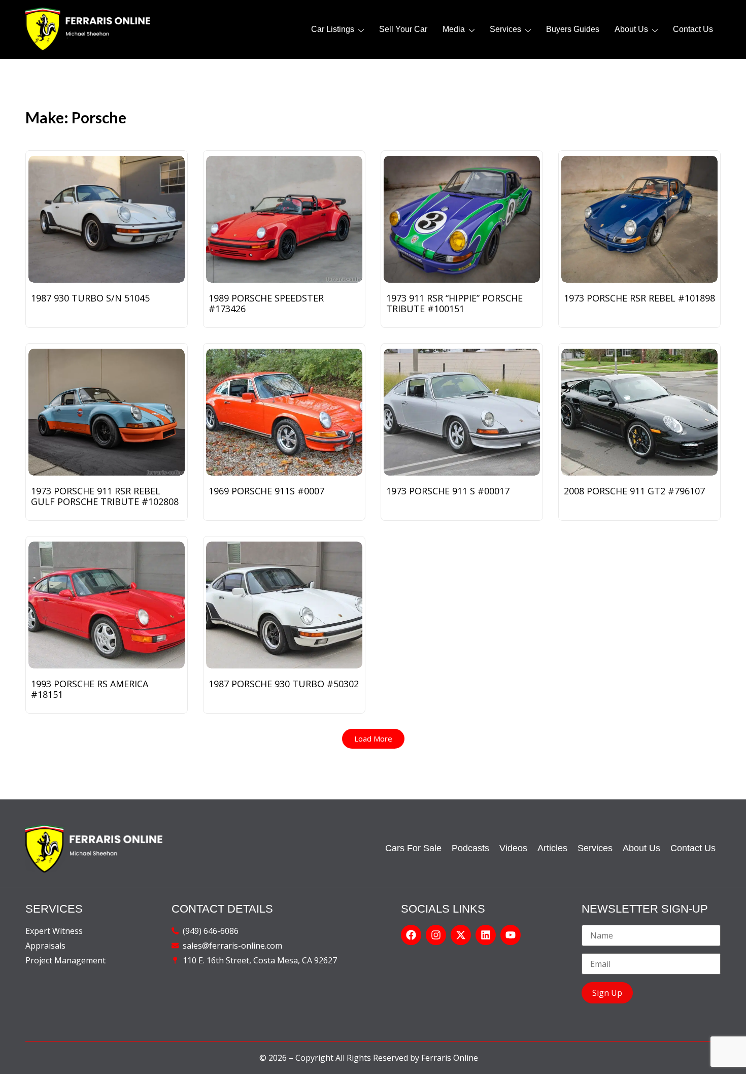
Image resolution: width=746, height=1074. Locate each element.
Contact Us (693, 29)
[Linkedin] (486, 935)
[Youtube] (510, 935)
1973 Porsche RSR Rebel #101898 (639, 298)
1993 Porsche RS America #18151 (89, 689)
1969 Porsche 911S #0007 (266, 491)
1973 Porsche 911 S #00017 (448, 491)
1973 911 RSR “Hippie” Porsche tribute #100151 (454, 303)
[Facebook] (411, 935)
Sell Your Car (403, 29)
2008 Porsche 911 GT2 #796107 (634, 491)
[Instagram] (436, 935)
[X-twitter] (461, 935)
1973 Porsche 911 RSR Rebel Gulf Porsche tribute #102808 (105, 496)
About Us (631, 29)
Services (505, 29)
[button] (373, 739)
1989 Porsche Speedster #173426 (266, 303)
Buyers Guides (572, 29)
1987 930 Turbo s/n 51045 (90, 298)
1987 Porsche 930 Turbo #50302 (284, 684)
